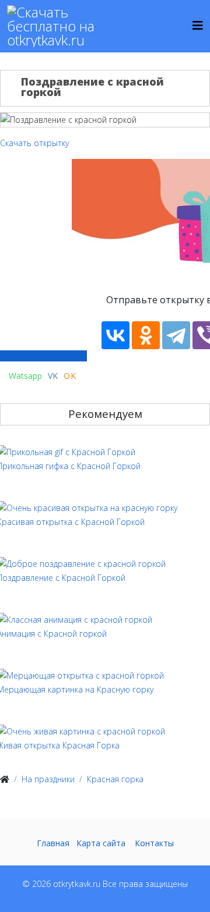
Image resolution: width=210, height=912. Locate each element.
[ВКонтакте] (116, 335)
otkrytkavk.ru (76, 883)
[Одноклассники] (146, 335)
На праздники (48, 779)
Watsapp (24, 375)
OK (70, 375)
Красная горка (115, 779)
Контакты (154, 843)
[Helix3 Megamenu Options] (197, 25)
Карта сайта (100, 843)
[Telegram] (176, 335)
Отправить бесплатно (43, 355)
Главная (53, 843)
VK (53, 375)
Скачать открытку (34, 142)
